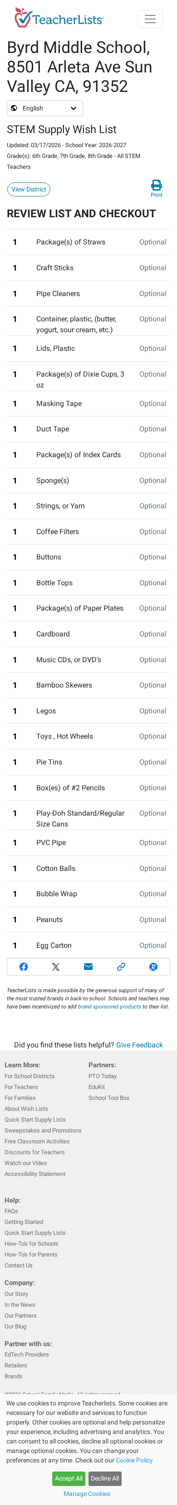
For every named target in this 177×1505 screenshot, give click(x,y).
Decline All (105, 1478)
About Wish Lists (26, 1108)
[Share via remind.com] (153, 967)
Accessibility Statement (35, 1174)
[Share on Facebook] (23, 967)
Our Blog (15, 1326)
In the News (20, 1304)
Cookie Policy (134, 1460)
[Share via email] (88, 967)
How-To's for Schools (32, 1243)
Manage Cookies (87, 1493)
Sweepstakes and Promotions (43, 1130)
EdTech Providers (27, 1354)
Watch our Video (26, 1163)
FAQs (11, 1211)
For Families (20, 1097)
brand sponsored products (109, 1006)
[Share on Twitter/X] (56, 967)
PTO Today (102, 1076)
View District (28, 189)
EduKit (96, 1087)
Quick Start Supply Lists (35, 1119)
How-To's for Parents (31, 1254)
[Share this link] (121, 967)
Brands (14, 1376)
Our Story (16, 1293)
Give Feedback (139, 1045)
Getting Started (24, 1221)
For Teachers (21, 1087)
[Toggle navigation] (150, 19)
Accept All (69, 1478)
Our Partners (21, 1315)
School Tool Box (108, 1097)
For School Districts (30, 1076)
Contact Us (19, 1265)
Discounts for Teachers (35, 1152)
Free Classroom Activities (37, 1141)
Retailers (16, 1365)
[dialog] (88, 1449)
